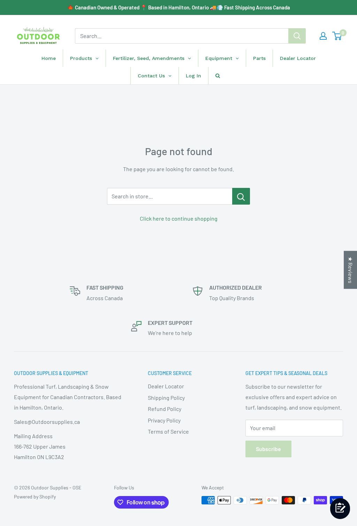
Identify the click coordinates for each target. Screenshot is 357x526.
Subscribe (268, 448)
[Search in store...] (241, 196)
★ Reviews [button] (350, 269)
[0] (337, 36)
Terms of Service (168, 431)
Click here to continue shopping (179, 218)
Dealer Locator (166, 386)
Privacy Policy (164, 420)
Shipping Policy (166, 397)
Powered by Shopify (35, 497)
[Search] (297, 36)
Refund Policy (164, 408)
